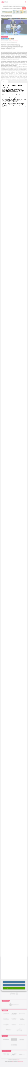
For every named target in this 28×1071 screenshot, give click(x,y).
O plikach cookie (21, 81)
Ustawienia (11, 81)
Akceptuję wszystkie (8, 988)
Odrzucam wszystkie (8, 981)
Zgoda (4, 81)
